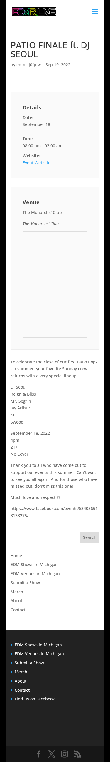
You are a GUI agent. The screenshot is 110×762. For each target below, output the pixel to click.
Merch (17, 592)
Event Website (36, 162)
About (16, 600)
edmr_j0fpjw (28, 64)
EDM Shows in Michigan (34, 564)
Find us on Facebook (35, 699)
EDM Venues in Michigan (35, 573)
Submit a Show (25, 582)
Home (16, 555)
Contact (18, 609)
